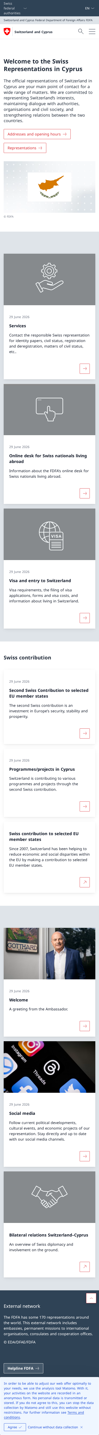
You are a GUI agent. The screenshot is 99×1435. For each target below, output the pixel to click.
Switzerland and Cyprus (33, 32)
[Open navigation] (92, 31)
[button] (91, 1298)
